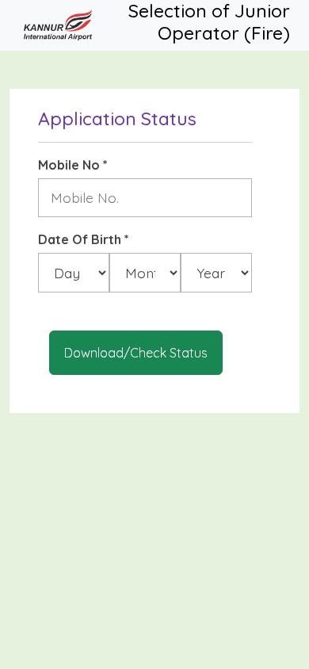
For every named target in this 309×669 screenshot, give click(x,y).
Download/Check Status (136, 353)
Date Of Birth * (83, 239)
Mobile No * (73, 165)
